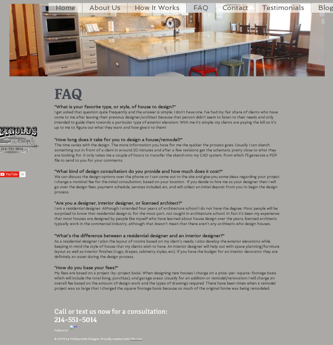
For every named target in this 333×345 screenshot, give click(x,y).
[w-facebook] (73, 329)
